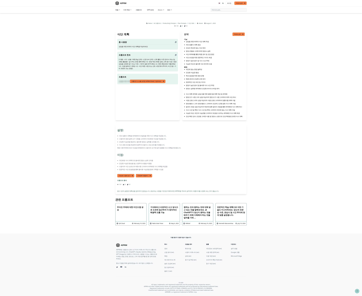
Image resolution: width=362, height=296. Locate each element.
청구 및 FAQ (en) (190, 260)
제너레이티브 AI (169, 260)
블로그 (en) (168, 271)
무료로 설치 (239, 3)
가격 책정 (126, 10)
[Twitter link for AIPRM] (117, 267)
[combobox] (229, 10)
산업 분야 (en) (169, 252)
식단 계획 (191, 23)
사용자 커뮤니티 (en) (192, 252)
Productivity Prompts (169, 23)
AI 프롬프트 (157, 23)
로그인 (229, 3)
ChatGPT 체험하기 (142, 176)
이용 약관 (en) (211, 256)
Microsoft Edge (236, 256)
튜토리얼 (188, 248)
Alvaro (201, 23)
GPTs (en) (150, 10)
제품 (116, 10)
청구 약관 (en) (211, 264)
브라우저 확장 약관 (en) (214, 260)
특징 (165, 256)
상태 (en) (188, 256)
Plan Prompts (182, 23)
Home (150, 23)
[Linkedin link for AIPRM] (126, 267)
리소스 (160, 10)
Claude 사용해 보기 (125, 176)
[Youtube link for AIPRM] (121, 267)
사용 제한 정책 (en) (212, 252)
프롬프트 (139, 10)
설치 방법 (234, 248)
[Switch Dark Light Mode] (223, 3)
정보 (168, 10)
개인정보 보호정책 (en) (214, 248)
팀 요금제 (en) (169, 267)
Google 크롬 (235, 252)
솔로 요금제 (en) (169, 264)
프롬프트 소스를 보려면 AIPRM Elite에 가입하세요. (146, 81)
